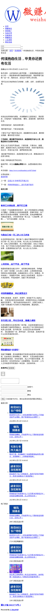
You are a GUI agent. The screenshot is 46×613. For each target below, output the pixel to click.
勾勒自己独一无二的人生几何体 (15, 235)
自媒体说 (8, 35)
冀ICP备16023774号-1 (11, 605)
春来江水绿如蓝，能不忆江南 (14, 205)
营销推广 (8, 31)
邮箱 (29, 391)
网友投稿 (8, 42)
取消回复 (11, 368)
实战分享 (8, 33)
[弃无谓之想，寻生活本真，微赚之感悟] (7, 316)
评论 (3, 399)
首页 (7, 26)
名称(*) (30, 387)
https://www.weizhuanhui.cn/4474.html (22, 170)
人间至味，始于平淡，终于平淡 (15, 264)
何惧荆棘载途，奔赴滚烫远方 (14, 293)
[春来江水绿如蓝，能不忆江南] (7, 201)
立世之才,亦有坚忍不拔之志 (18, 181)
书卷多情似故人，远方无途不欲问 (20, 185)
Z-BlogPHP (14, 610)
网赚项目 (8, 28)
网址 (29, 395)
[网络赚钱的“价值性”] (7, 345)
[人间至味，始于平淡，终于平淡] (7, 260)
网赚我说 (8, 38)
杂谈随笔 (18, 51)
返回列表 (4, 177)
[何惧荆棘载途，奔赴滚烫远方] (7, 289)
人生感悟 (8, 40)
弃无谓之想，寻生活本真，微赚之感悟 (18, 320)
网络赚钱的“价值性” (10, 350)
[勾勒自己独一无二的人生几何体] (7, 230)
